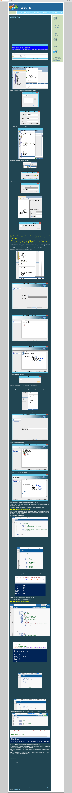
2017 (54, 19)
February (56, 35)
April (55, 33)
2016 (54, 20)
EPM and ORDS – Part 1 (58, 27)
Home (30, 787)
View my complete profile (56, 60)
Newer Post (11, 787)
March (56, 34)
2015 (54, 38)
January (56, 36)
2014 (54, 39)
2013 (54, 40)
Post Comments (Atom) (17, 789)
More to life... (26, 8)
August (56, 28)
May (55, 32)
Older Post (48, 787)
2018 (54, 18)
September (56, 25)
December (56, 21)
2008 (54, 46)
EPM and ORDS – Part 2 (58, 26)
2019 (54, 17)
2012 (54, 41)
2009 (54, 45)
